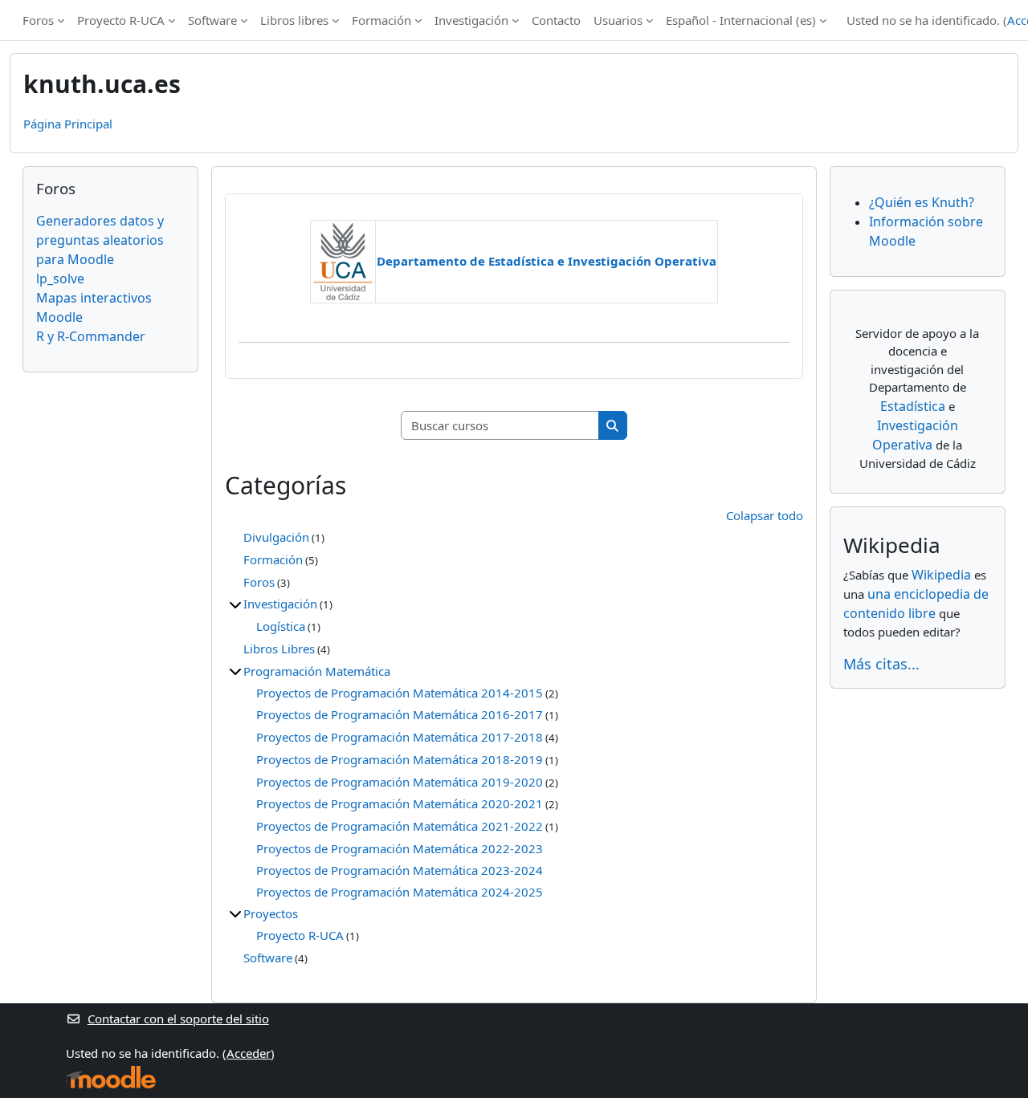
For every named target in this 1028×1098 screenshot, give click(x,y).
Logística (280, 626)
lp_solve (60, 278)
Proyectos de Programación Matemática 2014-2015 (399, 693)
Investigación (471, 20)
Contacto (556, 20)
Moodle (59, 317)
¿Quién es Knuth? (921, 202)
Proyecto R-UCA (121, 20)
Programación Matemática (316, 671)
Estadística (912, 406)
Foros (38, 20)
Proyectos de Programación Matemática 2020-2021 (399, 803)
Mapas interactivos (94, 298)
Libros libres (294, 20)
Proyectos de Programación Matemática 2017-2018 (399, 737)
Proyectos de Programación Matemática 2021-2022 (399, 826)
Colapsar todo (764, 515)
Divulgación (276, 537)
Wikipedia (941, 575)
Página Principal (67, 124)
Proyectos (270, 913)
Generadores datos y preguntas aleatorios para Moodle (100, 240)
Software (212, 20)
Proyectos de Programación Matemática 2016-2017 (399, 714)
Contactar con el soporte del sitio (178, 1019)
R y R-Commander (90, 336)
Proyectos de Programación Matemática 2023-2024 (399, 870)
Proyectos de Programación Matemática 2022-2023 (399, 848)
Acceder (248, 1053)
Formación (381, 20)
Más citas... (881, 663)
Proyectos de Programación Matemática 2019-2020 (399, 782)
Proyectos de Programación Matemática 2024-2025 (399, 892)
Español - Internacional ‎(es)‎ (741, 20)
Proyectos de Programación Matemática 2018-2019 (399, 759)
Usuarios (618, 20)
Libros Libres (279, 648)
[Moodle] (111, 1077)
